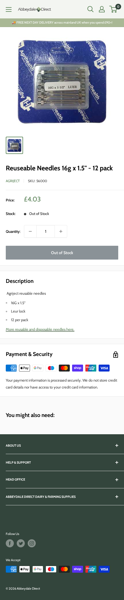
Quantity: (13, 231)
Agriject (13, 181)
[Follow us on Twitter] (21, 543)
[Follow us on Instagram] (32, 543)
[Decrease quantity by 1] (30, 231)
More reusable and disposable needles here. (40, 329)
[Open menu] (9, 9)
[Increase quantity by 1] (61, 231)
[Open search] (90, 9)
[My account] (102, 9)
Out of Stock (62, 252)
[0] (113, 9)
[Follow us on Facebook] (10, 543)
